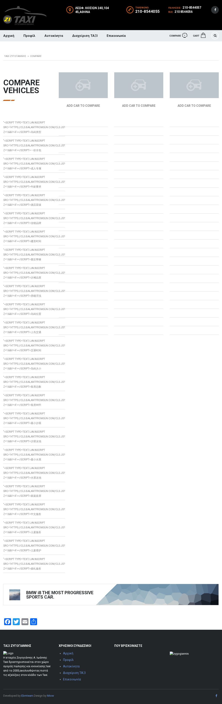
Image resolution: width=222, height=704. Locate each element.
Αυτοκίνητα (53, 36)
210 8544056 (184, 11)
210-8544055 (147, 11)
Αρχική (68, 653)
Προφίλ (29, 36)
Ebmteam (27, 695)
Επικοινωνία (116, 36)
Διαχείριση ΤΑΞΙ (85, 36)
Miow (50, 695)
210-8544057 (192, 7)
